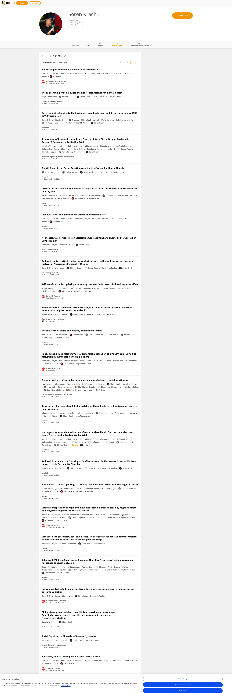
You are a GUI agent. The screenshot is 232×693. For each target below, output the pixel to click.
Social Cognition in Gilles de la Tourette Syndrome (69, 636)
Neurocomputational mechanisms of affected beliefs (71, 69)
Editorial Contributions (139, 45)
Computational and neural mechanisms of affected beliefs (74, 214)
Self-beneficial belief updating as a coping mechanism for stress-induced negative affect (90, 284)
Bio (87, 46)
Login (22, 3)
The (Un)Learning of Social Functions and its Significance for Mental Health (83, 168)
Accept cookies (182, 690)
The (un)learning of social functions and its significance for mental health (82, 92)
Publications (117, 45)
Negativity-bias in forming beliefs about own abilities (71, 656)
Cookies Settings (183, 679)
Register (35, 3)
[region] (116, 683)
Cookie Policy (66, 686)
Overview (75, 46)
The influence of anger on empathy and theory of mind (72, 330)
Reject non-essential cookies (183, 684)
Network (100, 45)
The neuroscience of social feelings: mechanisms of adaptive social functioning (85, 380)
